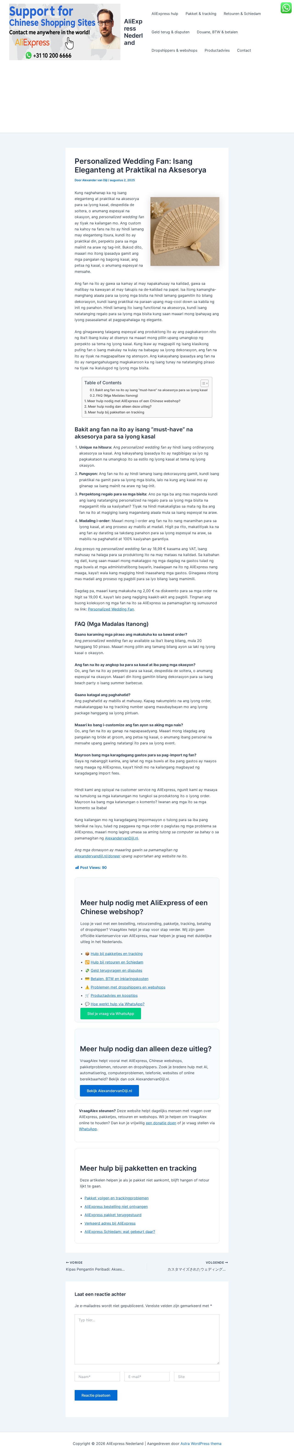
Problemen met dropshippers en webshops (128, 987)
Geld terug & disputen (170, 32)
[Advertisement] (147, 98)
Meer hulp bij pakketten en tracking (116, 412)
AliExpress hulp (165, 13)
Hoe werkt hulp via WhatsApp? (117, 1004)
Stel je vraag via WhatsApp (110, 1013)
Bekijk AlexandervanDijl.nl (109, 1090)
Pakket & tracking (201, 13)
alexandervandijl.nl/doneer (97, 856)
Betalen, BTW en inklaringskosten (119, 978)
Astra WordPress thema (201, 1443)
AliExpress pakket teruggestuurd (113, 1214)
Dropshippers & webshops (174, 50)
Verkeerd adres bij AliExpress (110, 1223)
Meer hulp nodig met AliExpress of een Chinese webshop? (134, 401)
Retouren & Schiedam (242, 13)
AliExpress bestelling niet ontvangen (116, 1206)
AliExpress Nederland (133, 32)
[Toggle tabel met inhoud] (202, 383)
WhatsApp (88, 1129)
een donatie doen (161, 1123)
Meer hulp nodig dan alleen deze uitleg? (120, 406)
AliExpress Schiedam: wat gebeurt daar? (120, 1231)
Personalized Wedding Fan (111, 609)
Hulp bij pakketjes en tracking (117, 953)
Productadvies (217, 50)
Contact (244, 50)
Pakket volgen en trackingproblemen (117, 1198)
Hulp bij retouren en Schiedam (117, 962)
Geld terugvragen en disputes (116, 970)
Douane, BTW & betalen (217, 32)
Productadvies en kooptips (114, 995)
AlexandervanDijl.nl (121, 838)
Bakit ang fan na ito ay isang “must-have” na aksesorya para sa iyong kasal (151, 390)
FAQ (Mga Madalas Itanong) (117, 395)
